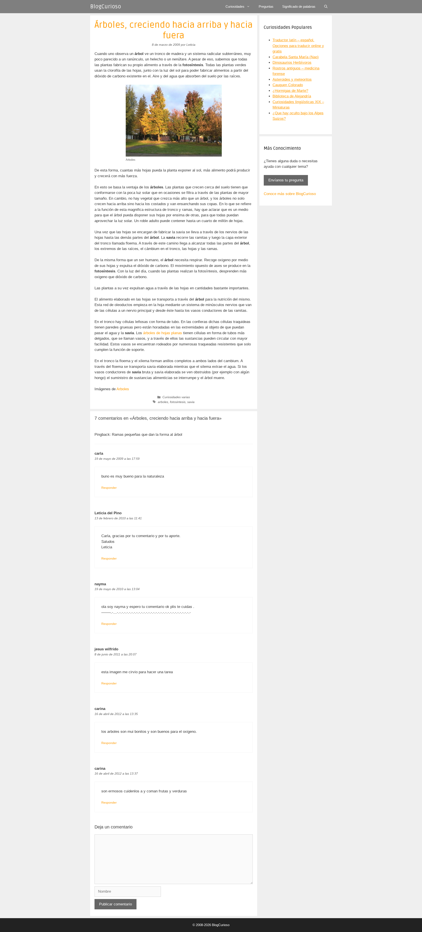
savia (191, 402)
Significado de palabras (298, 6)
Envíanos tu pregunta (285, 180)
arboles (163, 402)
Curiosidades (235, 6)
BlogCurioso (105, 6)
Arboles (122, 389)
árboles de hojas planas (163, 333)
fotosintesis (178, 402)
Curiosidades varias (176, 397)
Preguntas (266, 6)
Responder (109, 487)
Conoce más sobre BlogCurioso (290, 194)
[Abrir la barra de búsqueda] (326, 6)
